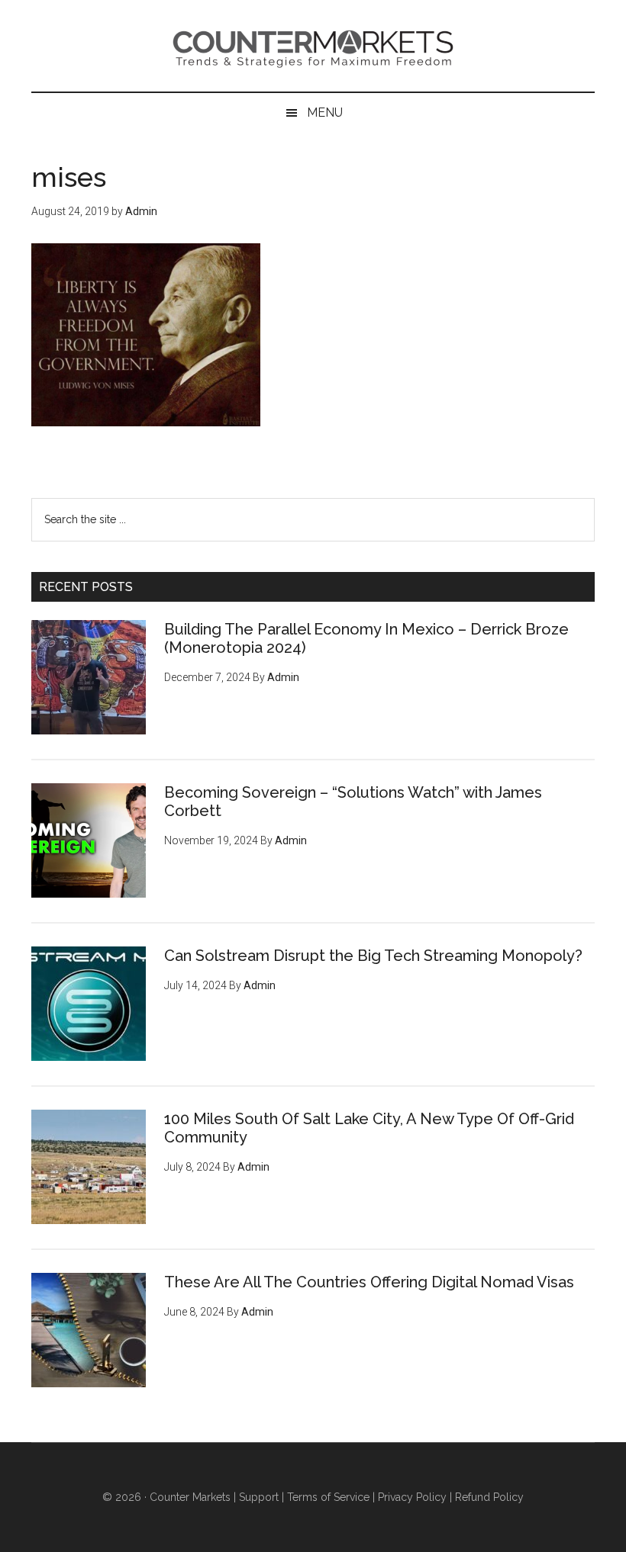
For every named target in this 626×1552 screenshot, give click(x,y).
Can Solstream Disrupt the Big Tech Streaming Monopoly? (373, 955)
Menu (325, 112)
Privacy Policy (412, 1497)
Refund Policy (489, 1497)
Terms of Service (328, 1497)
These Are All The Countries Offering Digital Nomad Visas (369, 1282)
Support (259, 1497)
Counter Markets (313, 45)
